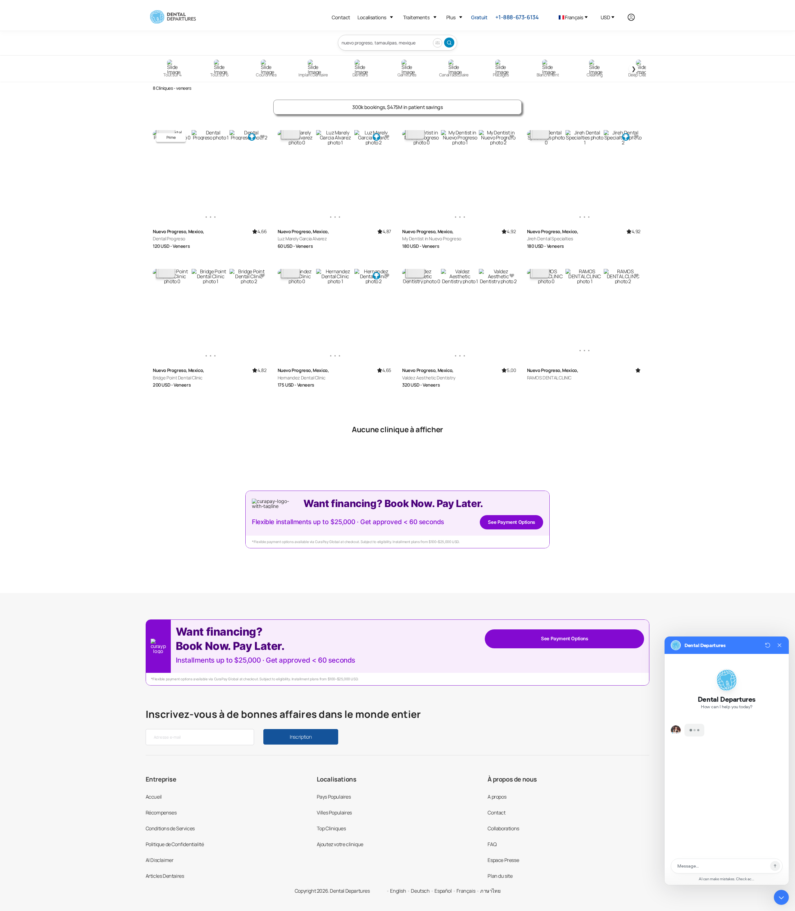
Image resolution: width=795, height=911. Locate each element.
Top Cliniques (331, 828)
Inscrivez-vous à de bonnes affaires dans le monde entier (283, 714)
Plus (450, 17)
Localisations (371, 17)
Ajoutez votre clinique (340, 844)
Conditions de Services (170, 828)
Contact (341, 17)
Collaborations (503, 828)
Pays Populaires (334, 796)
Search (449, 43)
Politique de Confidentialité (175, 844)
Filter (437, 43)
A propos (497, 796)
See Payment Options (511, 522)
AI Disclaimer (160, 860)
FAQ (492, 844)
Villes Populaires (334, 812)
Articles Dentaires (165, 875)
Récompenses (161, 812)
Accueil (154, 796)
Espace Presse (503, 860)
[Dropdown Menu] (391, 17)
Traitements (416, 17)
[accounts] (634, 17)
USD (605, 17)
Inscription (300, 736)
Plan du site (500, 875)
